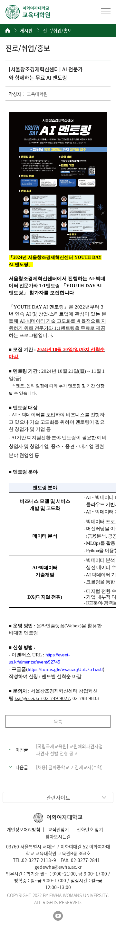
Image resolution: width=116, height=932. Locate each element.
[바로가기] (28, 12)
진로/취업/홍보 (57, 30)
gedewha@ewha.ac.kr (58, 867)
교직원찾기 (58, 829)
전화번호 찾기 (90, 829)
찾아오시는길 (58, 836)
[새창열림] (58, 916)
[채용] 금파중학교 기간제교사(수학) (69, 767)
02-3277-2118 (36, 860)
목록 (58, 721)
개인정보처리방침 (23, 829)
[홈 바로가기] (7, 30)
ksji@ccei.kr (27, 698)
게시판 (26, 30)
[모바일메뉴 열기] (106, 11)
